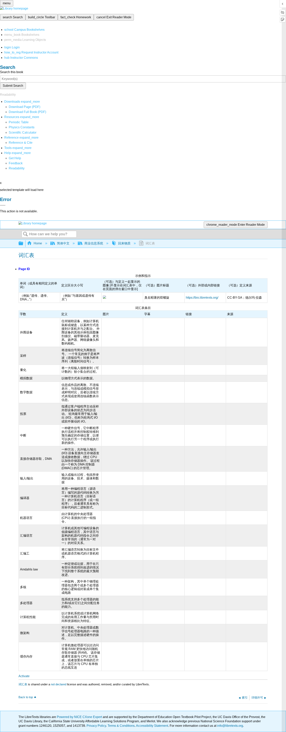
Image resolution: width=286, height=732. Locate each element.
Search (25, 234)
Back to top (25, 697)
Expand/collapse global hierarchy (23, 243)
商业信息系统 (94, 243)
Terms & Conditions (121, 725)
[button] (16, 163)
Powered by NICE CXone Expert (80, 717)
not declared (59, 684)
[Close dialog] (2, 205)
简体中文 (63, 243)
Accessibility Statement (152, 725)
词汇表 (22, 684)
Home (38, 243)
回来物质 (124, 243)
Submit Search (13, 85)
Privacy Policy (96, 725)
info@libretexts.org (229, 725)
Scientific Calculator (22, 132)
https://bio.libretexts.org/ (202, 297)
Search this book (11, 72)
